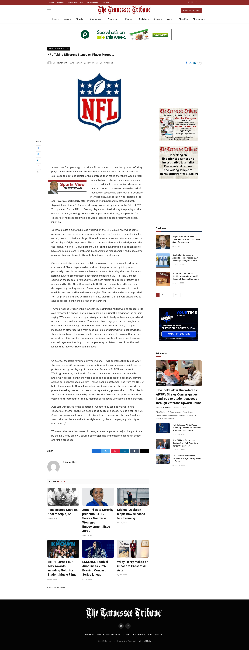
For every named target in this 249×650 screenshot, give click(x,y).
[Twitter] (38, 153)
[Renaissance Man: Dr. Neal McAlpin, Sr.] (63, 497)
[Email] (38, 171)
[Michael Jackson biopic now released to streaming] (133, 497)
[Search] (200, 2)
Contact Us (106, 2)
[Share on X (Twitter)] (190, 63)
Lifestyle (128, 19)
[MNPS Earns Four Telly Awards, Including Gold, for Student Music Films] (63, 549)
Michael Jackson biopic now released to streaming (131, 514)
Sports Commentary (59, 49)
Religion (143, 19)
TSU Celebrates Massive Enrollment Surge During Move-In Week (186, 458)
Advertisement (92, 2)
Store (126, 634)
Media (169, 19)
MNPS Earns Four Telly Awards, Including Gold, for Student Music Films (61, 568)
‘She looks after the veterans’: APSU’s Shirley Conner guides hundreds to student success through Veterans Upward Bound (179, 396)
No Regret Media (144, 641)
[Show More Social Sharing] (200, 63)
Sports (157, 19)
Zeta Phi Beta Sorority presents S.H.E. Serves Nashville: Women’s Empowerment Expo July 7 (97, 520)
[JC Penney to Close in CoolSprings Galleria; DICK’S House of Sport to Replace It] (163, 279)
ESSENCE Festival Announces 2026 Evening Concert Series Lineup (95, 568)
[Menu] (49, 10)
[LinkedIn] (38, 159)
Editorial (79, 19)
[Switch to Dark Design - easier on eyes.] (196, 2)
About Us (60, 2)
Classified (183, 19)
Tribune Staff (61, 63)
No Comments (92, 63)
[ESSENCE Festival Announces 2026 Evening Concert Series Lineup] (98, 549)
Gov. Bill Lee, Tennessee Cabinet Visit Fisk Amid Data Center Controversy (185, 443)
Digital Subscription (75, 2)
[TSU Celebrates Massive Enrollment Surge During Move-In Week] (163, 459)
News (66, 19)
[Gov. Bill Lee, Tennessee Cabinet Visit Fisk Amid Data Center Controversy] (163, 444)
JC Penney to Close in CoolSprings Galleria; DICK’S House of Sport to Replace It (185, 276)
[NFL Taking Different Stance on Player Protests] (98, 102)
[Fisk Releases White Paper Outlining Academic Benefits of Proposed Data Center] (163, 428)
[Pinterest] (38, 165)
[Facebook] (38, 147)
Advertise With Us (191, 10)
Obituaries (198, 19)
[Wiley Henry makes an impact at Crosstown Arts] (133, 549)
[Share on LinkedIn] (194, 63)
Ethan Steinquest (164, 407)
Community (95, 19)
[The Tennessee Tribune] (124, 10)
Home (51, 2)
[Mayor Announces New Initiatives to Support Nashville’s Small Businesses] (163, 242)
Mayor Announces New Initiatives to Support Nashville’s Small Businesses (187, 239)
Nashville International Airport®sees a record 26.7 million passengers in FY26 (185, 258)
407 (176, 295)
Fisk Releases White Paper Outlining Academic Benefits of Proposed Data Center (186, 428)
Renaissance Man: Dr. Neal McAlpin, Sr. (62, 512)
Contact (159, 634)
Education (112, 19)
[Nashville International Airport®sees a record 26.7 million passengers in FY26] (163, 260)
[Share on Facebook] (186, 63)
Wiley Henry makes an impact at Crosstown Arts (132, 566)
